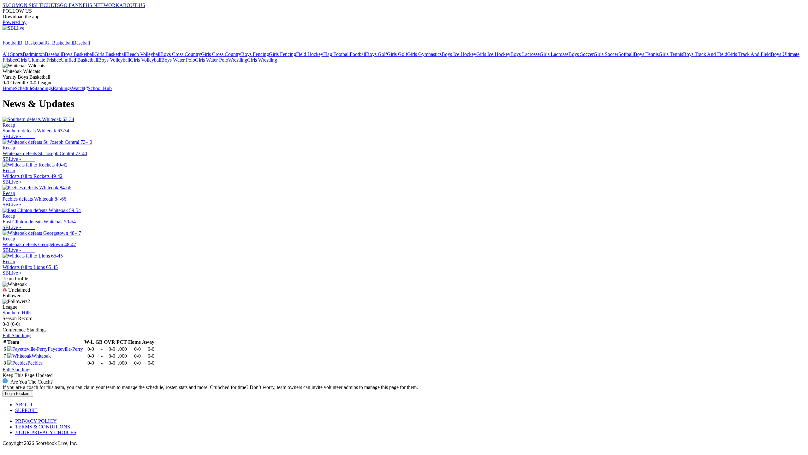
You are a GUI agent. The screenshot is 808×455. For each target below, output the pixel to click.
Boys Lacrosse (525, 54)
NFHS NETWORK (99, 5)
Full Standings (17, 335)
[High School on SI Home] (27, 37)
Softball (626, 54)
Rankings (62, 88)
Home (9, 88)
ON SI (26, 5)
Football (11, 43)
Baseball (81, 43)
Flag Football (336, 54)
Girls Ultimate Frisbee (39, 60)
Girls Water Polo (211, 60)
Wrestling (237, 60)
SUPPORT (26, 410)
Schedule (24, 88)
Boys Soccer (581, 54)
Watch (78, 88)
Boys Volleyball (114, 60)
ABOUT (24, 404)
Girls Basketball (110, 54)
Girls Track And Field (749, 54)
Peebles (35, 363)
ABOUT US (132, 5)
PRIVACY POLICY (36, 421)
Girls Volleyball (145, 60)
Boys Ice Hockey (459, 54)
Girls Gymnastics (424, 54)
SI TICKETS (46, 5)
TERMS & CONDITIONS (42, 426)
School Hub (100, 88)
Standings (43, 88)
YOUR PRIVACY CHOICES (45, 432)
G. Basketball (59, 43)
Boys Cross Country (180, 54)
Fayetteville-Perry (65, 349)
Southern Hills (17, 312)
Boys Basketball (78, 54)
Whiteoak (41, 356)
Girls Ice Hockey (493, 54)
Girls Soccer (606, 54)
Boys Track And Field (705, 54)
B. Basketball (32, 43)
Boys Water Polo (178, 60)
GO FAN (69, 5)
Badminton (34, 54)
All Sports (13, 54)
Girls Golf (397, 54)
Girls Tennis (671, 54)
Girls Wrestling (262, 60)
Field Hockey (309, 54)
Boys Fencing (255, 54)
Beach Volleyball (143, 54)
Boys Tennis (646, 54)
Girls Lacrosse (554, 54)
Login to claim (18, 393)
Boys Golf (376, 54)
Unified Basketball (79, 60)
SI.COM (11, 5)
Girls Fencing (282, 54)
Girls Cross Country (221, 54)
